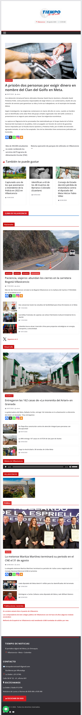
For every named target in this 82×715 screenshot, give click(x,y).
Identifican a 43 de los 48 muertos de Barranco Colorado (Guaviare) (40, 186)
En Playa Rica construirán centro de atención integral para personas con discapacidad (44, 427)
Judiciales (9, 80)
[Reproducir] (6, 467)
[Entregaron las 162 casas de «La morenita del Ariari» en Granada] (41, 372)
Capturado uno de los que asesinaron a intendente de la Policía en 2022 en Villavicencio (14, 188)
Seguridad (26, 273)
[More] (21, 137)
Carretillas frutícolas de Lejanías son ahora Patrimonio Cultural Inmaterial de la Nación (47, 316)
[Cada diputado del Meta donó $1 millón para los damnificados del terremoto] (10, 585)
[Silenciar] (70, 467)
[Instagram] (17, 137)
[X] (10, 137)
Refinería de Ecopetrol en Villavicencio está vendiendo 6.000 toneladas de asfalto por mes (36, 620)
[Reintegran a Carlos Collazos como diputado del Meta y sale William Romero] (10, 596)
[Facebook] (7, 137)
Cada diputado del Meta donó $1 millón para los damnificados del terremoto (46, 583)
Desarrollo (9, 395)
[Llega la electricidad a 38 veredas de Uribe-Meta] (10, 451)
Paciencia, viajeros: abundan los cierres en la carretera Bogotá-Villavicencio (38, 279)
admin (18, 94)
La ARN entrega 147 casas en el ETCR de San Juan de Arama (40, 439)
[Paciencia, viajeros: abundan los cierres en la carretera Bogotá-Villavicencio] (41, 250)
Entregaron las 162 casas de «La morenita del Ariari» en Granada (39, 402)
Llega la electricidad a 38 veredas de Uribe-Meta (36, 449)
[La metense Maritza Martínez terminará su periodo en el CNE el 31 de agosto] (41, 529)
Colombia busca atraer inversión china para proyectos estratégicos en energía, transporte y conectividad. (47, 327)
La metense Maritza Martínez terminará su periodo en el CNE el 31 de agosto (39, 558)
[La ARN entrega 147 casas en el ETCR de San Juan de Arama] (10, 440)
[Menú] (4, 32)
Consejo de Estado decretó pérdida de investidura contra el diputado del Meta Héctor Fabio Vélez (67, 189)
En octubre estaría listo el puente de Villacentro (20, 611)
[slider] (75, 466)
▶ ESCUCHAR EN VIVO (15, 698)
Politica (8, 552)
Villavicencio (35, 273)
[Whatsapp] (14, 137)
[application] (41, 467)
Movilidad (9, 273)
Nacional (17, 273)
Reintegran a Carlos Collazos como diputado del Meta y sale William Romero (46, 594)
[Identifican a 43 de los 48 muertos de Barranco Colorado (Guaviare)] (41, 168)
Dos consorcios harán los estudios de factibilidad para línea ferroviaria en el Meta (48, 305)
